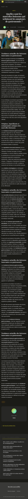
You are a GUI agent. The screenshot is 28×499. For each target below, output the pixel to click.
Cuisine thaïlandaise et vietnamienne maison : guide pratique (14, 469)
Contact (18, 491)
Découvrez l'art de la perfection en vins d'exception (12, 451)
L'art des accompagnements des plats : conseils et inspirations (12, 460)
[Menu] (25, 1)
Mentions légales (11, 491)
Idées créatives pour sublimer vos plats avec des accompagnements (13, 442)
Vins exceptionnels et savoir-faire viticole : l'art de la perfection (13, 456)
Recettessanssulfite (14, 487)
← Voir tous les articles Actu (8, 425)
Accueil (2, 6)
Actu (7, 6)
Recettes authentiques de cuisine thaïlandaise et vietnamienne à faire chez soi (14, 465)
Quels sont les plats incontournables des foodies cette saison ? (12, 447)
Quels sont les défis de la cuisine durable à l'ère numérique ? (13, 474)
